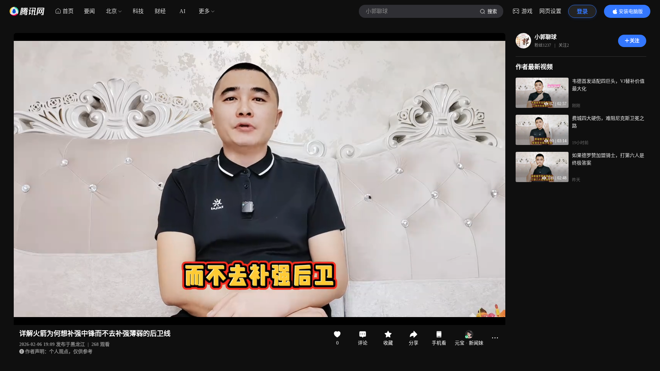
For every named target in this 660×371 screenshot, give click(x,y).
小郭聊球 (546, 37)
